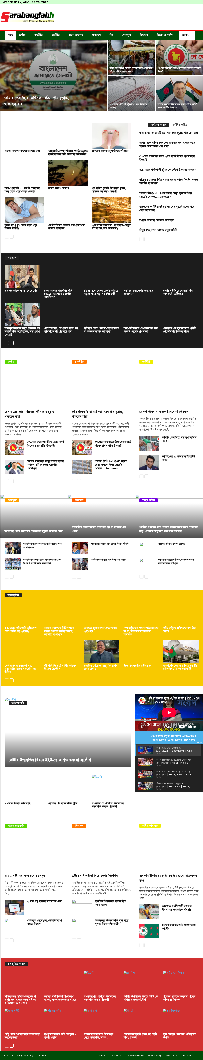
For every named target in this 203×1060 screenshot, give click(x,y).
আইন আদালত (76, 35)
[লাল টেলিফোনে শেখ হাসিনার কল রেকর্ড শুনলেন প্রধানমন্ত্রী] (141, 314)
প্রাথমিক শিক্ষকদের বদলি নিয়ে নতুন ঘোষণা (110, 903)
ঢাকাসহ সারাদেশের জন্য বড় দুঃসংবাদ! (138, 292)
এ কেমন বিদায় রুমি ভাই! (18, 803)
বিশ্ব (111, 35)
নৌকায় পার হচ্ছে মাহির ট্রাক (62, 803)
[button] (196, 35)
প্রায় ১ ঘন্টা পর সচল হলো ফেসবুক (25, 876)
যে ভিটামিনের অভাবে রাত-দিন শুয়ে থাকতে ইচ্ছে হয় (66, 226)
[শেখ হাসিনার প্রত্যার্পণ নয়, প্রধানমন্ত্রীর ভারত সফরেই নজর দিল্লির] (22, 651)
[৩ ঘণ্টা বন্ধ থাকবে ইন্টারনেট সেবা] (14, 907)
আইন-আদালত (150, 826)
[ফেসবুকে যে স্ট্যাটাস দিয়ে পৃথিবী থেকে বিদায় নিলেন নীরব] (181, 314)
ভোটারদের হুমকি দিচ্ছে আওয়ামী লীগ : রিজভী (140, 1036)
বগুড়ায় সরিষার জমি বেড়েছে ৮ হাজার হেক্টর (60, 1036)
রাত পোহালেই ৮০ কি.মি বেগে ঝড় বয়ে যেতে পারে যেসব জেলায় (22, 190)
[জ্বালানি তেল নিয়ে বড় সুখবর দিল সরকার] (149, 443)
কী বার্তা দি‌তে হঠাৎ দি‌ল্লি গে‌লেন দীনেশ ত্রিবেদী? (60, 667)
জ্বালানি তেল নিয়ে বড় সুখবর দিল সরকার (179, 439)
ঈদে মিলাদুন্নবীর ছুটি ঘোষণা (138, 666)
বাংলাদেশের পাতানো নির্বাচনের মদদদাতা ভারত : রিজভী (108, 805)
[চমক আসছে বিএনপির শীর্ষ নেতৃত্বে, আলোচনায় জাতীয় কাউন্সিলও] (62, 276)
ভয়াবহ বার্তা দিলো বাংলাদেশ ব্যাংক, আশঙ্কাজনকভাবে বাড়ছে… (62, 998)
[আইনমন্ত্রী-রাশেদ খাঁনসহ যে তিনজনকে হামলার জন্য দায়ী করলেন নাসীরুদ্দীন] (68, 136)
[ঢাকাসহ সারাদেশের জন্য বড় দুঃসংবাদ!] (141, 276)
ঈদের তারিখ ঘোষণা (58, 188)
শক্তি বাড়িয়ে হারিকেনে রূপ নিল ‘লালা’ (179, 629)
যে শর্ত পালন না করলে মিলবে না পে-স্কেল (163, 412)
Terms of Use (172, 1055)
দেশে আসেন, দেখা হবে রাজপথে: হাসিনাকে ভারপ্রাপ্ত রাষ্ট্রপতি (61, 330)
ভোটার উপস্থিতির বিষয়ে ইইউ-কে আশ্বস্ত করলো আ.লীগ (50, 760)
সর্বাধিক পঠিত (179, 125)
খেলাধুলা (126, 35)
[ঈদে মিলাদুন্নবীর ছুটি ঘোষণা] (141, 651)
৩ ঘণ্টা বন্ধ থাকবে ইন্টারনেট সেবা (44, 901)
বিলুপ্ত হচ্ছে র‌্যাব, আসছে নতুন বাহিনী (158, 230)
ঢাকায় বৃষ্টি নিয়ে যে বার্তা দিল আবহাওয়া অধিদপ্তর (178, 292)
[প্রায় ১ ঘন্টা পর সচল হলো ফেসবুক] (34, 852)
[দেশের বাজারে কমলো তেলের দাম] (24, 136)
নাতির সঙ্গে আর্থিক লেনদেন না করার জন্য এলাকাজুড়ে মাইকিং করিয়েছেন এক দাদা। (167, 144)
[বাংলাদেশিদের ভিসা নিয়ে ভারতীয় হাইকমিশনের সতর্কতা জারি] (181, 651)
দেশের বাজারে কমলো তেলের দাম (22, 151)
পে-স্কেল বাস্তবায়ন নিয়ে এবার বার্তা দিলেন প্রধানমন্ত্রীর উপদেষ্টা (167, 158)
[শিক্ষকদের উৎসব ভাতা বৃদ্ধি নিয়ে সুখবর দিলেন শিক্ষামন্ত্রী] (82, 926)
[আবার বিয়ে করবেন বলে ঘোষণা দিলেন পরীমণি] (80, 548)
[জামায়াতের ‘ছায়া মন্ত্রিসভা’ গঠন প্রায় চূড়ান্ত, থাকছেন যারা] (53, 75)
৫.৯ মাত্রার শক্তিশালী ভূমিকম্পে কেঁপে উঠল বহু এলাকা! (167, 170)
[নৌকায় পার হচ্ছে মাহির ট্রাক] (68, 788)
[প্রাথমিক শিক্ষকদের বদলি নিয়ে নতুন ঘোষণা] (82, 907)
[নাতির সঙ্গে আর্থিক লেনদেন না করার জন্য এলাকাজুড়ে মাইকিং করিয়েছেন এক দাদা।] (131, 57)
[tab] (158, 125)
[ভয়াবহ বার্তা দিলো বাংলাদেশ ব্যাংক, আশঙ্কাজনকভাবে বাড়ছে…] (62, 982)
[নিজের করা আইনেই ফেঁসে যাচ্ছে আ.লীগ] (149, 931)
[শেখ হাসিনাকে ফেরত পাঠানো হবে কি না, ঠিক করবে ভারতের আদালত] (141, 613)
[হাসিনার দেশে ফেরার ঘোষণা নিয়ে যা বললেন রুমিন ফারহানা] (102, 314)
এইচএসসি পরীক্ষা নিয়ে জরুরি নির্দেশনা (95, 876)
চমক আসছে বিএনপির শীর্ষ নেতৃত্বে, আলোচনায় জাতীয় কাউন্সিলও (58, 294)
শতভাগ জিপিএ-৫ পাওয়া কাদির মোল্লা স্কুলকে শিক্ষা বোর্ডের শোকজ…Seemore (165, 195)
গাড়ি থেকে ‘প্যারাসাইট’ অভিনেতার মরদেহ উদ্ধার (22, 1036)
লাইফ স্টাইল (148, 500)
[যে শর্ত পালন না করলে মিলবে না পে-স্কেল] (169, 388)
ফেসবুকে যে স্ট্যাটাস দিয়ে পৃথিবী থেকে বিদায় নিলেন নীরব (179, 330)
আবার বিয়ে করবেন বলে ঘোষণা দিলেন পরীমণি (109, 543)
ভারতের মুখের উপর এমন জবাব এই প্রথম (100, 629)
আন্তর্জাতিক (13, 595)
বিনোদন (144, 35)
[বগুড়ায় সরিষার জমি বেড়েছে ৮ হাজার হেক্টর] (62, 1020)
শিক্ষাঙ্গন (79, 826)
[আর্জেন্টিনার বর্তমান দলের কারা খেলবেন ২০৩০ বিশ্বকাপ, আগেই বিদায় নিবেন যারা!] (13, 564)
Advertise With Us (135, 1055)
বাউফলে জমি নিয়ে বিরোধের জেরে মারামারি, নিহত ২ (98, 1036)
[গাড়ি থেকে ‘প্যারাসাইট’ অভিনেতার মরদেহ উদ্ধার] (22, 1020)
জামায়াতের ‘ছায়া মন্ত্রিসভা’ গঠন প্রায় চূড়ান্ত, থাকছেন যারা (168, 133)
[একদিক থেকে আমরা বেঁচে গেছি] (22, 276)
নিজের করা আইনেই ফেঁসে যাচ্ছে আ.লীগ (179, 927)
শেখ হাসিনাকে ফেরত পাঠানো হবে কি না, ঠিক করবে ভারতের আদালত (141, 631)
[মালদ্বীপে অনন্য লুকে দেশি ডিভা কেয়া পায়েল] (80, 564)
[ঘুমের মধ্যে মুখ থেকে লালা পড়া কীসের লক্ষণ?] (24, 210)
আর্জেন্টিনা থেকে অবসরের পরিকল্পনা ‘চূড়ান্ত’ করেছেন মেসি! (33, 531)
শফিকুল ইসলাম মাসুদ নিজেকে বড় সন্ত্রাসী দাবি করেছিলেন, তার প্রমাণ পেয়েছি (22, 331)
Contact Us (117, 1055)
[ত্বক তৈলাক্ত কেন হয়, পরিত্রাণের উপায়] (181, 1020)
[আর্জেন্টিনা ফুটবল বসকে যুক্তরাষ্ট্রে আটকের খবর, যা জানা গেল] (13, 548)
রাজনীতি (38, 35)
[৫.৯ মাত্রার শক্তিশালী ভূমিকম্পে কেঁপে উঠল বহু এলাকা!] (131, 93)
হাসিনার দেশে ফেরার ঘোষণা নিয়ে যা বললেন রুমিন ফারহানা (101, 330)
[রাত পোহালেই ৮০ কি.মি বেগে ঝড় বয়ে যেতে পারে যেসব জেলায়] (24, 173)
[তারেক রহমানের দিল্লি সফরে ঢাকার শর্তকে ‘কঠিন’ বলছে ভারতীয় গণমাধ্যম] (179, 93)
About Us (103, 1055)
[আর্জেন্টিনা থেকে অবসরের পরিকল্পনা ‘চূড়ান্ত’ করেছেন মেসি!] (34, 516)
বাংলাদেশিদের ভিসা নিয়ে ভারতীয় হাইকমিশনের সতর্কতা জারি (180, 667)
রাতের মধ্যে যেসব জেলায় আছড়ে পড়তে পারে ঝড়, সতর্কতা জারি (101, 292)
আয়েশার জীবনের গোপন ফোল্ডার (171, 543)
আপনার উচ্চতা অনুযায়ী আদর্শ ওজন (110, 151)
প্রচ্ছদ (10, 35)
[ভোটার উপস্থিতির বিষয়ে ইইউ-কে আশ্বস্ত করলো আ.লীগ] (68, 732)
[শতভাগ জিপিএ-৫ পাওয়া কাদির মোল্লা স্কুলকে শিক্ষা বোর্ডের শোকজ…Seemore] (82, 467)
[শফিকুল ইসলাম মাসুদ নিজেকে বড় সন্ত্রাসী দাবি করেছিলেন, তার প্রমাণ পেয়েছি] (22, 314)
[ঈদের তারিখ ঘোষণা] (68, 173)
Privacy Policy (154, 1055)
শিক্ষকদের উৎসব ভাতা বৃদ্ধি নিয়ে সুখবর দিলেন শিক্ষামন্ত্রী (111, 922)
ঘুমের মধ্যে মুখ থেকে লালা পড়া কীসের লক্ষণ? (21, 226)
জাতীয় (22, 35)
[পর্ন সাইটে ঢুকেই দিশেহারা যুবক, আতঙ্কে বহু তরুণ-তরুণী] (111, 173)
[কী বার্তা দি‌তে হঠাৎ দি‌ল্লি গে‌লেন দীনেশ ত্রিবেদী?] (62, 651)
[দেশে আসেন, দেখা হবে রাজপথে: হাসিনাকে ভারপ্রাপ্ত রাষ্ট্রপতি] (62, 314)
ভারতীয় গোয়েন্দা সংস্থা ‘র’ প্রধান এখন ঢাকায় (100, 667)
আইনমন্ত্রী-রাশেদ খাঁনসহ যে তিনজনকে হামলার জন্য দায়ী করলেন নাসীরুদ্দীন (68, 152)
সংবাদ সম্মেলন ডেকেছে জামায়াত (156, 220)
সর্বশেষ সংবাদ (158, 125)
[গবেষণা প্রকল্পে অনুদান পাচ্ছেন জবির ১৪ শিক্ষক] (181, 982)
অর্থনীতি (56, 35)
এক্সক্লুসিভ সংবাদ (16, 964)
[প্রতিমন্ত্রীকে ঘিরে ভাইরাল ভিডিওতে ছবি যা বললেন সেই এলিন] (101, 516)
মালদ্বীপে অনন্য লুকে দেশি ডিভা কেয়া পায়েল (108, 559)
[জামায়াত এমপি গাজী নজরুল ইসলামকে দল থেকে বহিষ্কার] (149, 911)
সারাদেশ (96, 35)
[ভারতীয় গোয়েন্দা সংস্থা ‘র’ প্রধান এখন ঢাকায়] (102, 651)
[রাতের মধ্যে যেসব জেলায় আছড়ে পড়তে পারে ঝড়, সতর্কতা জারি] (102, 276)
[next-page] (12, 236)
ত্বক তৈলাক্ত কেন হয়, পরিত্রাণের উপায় (179, 1036)
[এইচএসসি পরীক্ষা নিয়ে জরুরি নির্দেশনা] (101, 852)
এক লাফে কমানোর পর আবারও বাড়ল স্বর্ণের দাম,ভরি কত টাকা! (111, 226)
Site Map (187, 1055)
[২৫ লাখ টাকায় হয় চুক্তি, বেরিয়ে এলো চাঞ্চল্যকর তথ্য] (169, 852)
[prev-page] (7, 236)
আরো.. (185, 35)
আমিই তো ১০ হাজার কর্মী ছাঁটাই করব (178, 458)
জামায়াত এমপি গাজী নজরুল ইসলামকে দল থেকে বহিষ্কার (177, 908)
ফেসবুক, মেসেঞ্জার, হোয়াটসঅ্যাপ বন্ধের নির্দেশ (44, 922)
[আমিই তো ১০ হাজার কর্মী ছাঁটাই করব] (149, 462)
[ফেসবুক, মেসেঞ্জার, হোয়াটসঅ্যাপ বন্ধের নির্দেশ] (14, 926)
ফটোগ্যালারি (17, 703)
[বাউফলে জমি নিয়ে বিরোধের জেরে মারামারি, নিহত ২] (102, 1020)
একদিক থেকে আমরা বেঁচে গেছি (21, 291)
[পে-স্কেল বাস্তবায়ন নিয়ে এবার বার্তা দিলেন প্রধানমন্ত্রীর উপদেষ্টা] (179, 57)
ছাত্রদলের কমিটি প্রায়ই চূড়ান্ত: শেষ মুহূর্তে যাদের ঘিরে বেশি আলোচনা (166, 208)
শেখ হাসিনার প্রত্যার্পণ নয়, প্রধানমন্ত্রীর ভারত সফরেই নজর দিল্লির (21, 669)
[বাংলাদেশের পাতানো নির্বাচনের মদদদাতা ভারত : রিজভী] (111, 788)
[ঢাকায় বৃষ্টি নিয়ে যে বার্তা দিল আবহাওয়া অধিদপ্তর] (181, 276)
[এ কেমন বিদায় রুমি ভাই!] (24, 788)
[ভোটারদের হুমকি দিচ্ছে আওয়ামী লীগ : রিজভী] (141, 1020)
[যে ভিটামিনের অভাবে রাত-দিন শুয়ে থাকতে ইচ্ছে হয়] (68, 210)
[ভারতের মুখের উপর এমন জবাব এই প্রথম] (102, 613)
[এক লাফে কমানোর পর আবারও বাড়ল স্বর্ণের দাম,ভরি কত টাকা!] (111, 210)
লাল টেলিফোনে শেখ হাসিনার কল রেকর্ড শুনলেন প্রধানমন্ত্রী (141, 330)
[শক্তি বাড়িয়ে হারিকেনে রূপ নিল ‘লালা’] (181, 613)
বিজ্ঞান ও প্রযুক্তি (165, 35)
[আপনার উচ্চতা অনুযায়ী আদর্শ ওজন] (111, 136)
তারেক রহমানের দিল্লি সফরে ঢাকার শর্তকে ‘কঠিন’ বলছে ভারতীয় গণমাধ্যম (168, 181)
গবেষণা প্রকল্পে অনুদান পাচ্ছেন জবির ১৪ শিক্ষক (179, 998)
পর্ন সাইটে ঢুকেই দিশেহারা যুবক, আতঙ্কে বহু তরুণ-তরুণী (109, 190)
